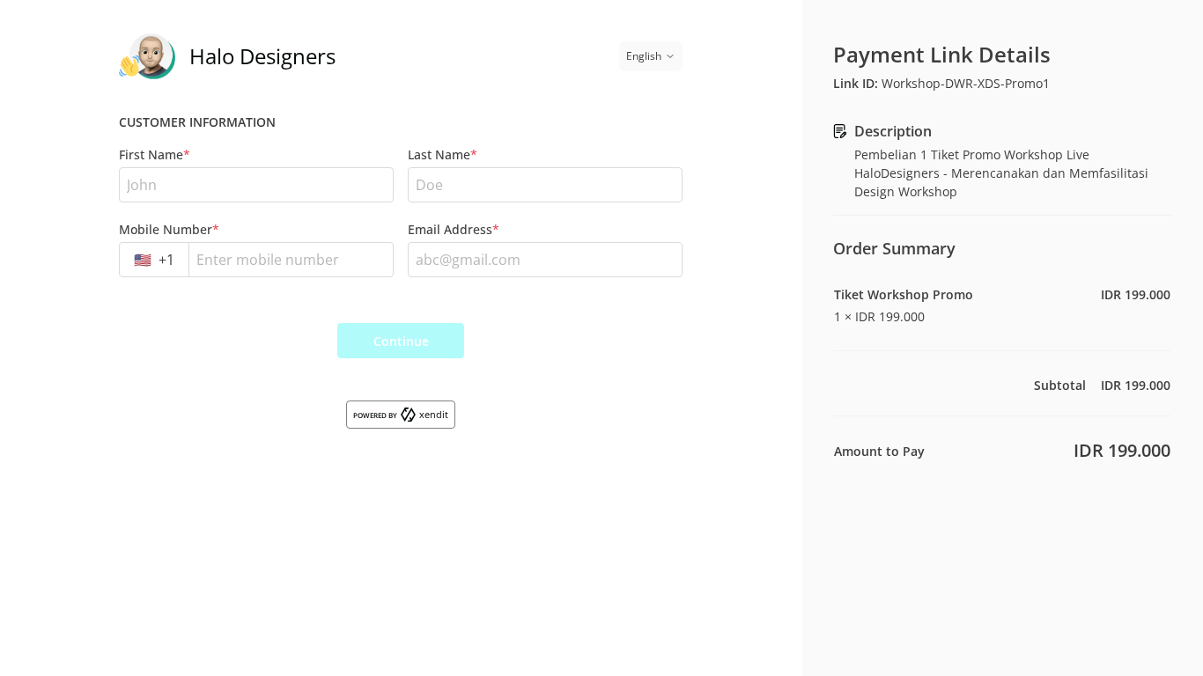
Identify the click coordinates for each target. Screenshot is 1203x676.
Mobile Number (169, 229)
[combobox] (154, 259)
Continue (401, 341)
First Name (154, 154)
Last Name (442, 154)
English (643, 55)
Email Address (453, 229)
